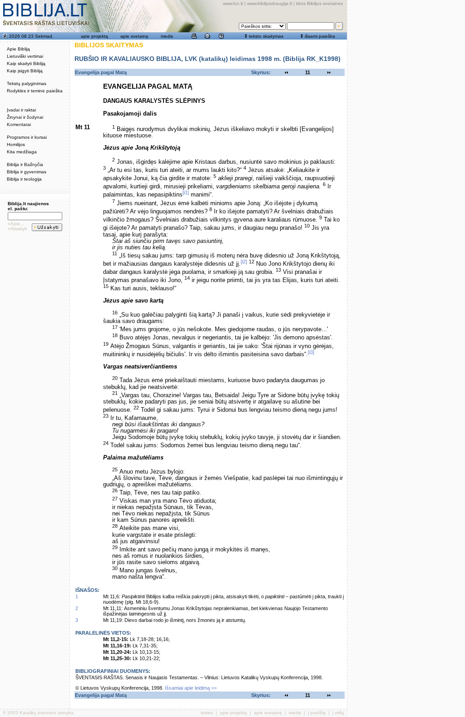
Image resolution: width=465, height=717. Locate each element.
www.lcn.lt (233, 3)
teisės (207, 712)
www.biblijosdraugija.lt (269, 3)
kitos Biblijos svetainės (319, 3)
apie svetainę (134, 36)
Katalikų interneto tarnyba (47, 712)
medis (167, 36)
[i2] (244, 261)
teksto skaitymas (266, 36)
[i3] (311, 352)
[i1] (186, 192)
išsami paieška (320, 36)
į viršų (338, 712)
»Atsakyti (17, 228)
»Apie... (16, 223)
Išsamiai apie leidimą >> (191, 688)
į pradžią (317, 712)
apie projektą (94, 36)
